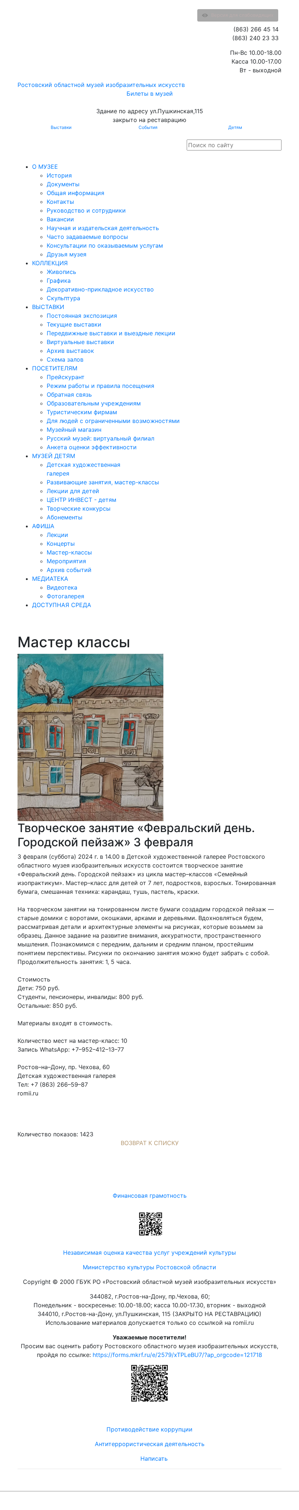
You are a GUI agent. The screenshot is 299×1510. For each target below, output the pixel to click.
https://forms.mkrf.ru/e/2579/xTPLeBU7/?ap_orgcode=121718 (177, 1354)
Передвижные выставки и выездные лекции (111, 333)
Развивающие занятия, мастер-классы (103, 482)
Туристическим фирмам (82, 412)
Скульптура (63, 298)
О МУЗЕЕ (45, 166)
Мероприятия (66, 561)
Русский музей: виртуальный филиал (100, 438)
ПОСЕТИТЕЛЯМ (54, 368)
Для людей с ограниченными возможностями (113, 420)
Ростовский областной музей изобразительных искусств (101, 84)
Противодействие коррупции (149, 1429)
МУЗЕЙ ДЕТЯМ (53, 456)
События (148, 127)
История (59, 175)
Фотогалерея (65, 596)
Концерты (61, 543)
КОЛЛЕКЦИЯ (50, 263)
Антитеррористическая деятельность (150, 1444)
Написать (154, 1458)
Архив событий (69, 569)
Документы (63, 184)
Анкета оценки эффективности (92, 447)
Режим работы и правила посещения (100, 385)
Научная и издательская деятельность (103, 228)
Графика (59, 280)
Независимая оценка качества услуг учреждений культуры (149, 1252)
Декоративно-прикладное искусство (100, 289)
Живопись (61, 271)
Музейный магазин (74, 429)
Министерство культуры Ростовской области (149, 1267)
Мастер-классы (69, 552)
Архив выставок (70, 350)
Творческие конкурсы (78, 508)
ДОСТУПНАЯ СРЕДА (61, 605)
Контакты (60, 201)
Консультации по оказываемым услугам (105, 245)
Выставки (61, 127)
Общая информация (75, 193)
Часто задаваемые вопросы (87, 236)
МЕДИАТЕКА (50, 578)
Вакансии (60, 219)
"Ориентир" (245, 1501)
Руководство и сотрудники (86, 210)
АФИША (43, 526)
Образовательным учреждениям (94, 403)
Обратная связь (69, 394)
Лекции (57, 534)
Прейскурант (66, 377)
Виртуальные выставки (80, 342)
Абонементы (64, 517)
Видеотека (62, 587)
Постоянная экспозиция (82, 315)
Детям (235, 127)
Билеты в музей (150, 93)
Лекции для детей (73, 491)
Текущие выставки (74, 324)
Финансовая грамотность (150, 1195)
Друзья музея (66, 254)
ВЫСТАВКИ (48, 306)
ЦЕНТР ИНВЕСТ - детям (81, 499)
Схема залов (65, 359)
